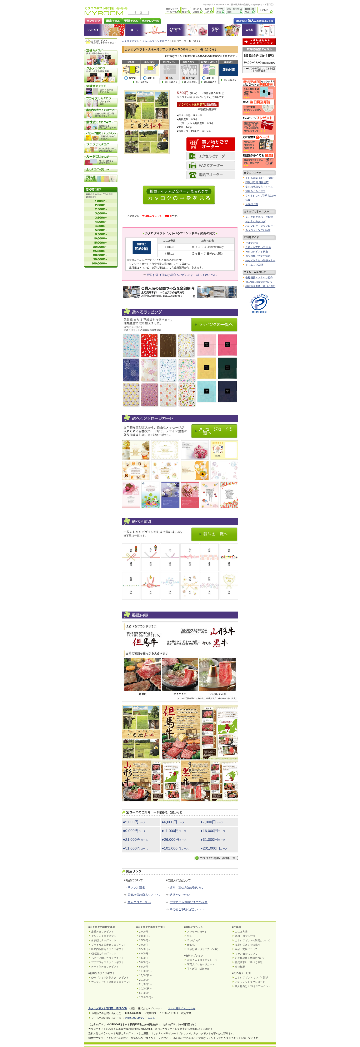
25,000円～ (145, 984)
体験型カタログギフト (103, 940)
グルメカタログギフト (103, 936)
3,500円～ (145, 949)
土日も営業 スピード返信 (259, 178)
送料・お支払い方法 (234, 10)
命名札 (259, 30)
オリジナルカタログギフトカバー (225, 30)
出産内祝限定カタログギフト (107, 949)
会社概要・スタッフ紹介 (259, 277)
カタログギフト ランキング (93, 20)
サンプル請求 (136, 887)
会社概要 (186, 10)
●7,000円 (211, 822)
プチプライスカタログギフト (107, 962)
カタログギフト (266, 10)
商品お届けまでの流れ (257, 256)
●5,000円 (134, 822)
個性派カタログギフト (103, 953)
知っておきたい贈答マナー (260, 260)
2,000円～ (145, 936)
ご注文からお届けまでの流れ (189, 902)
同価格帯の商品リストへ (144, 894)
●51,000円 (135, 848)
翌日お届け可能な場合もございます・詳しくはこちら (182, 275)
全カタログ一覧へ (139, 902)
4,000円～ (145, 953)
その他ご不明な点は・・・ (187, 909)
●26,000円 (174, 839)
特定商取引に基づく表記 (248, 962)
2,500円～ (145, 940)
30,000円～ (145, 988)
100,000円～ (146, 997)
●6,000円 (173, 822)
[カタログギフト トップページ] (106, 13)
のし (146, 30)
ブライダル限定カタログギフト (108, 944)
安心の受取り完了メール (259, 186)
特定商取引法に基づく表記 (260, 286)
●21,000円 (135, 839)
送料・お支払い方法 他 (258, 247)
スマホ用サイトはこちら (181, 1008)
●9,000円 (134, 831)
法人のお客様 (246, 20)
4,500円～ (145, 958)
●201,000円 (214, 848)
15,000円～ (145, 975)
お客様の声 (208, 10)
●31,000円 (212, 839)
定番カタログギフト (102, 931)
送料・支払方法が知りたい (187, 887)
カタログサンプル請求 (257, 230)
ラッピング (104, 30)
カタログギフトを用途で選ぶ (112, 20)
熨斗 (189, 936)
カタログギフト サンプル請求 (251, 977)
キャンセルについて (246, 953)
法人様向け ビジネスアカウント (253, 986)
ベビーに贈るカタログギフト (107, 958)
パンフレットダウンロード (260, 225)
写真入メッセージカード (201, 964)
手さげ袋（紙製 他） (198, 968)
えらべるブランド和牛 (154, 41)
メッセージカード (187, 30)
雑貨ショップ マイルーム (166, 10)
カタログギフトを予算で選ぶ (131, 20)
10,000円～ (145, 971)
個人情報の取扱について (259, 281)
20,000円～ (145, 979)
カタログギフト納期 (256, 251)
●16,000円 (212, 831)
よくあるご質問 (197, 10)
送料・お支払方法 (245, 936)
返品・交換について (246, 949)
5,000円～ (145, 962)
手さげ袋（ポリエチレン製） (203, 949)
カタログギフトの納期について (252, 940)
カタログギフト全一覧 (150, 20)
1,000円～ (145, 931)
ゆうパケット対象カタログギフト (110, 977)
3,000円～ (145, 944)
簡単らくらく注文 (255, 191)
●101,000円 (175, 848)
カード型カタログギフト (105, 966)
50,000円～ (145, 993)
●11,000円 (174, 831)
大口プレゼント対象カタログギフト (111, 981)
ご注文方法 (219, 10)
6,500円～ (145, 966)
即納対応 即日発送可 (257, 182)
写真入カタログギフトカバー (203, 960)
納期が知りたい (180, 894)
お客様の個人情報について (250, 958)
